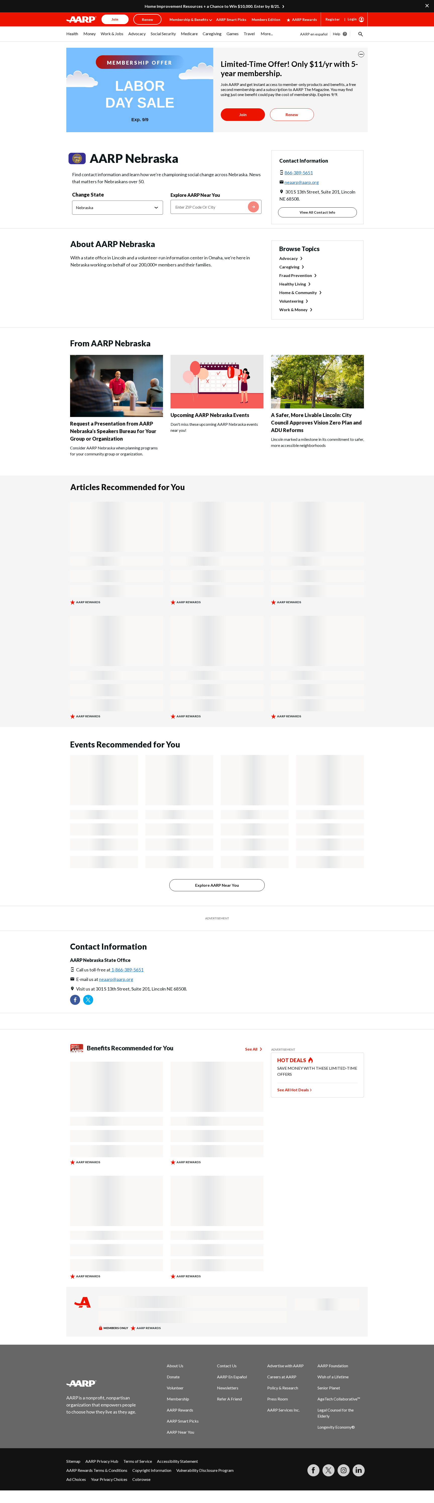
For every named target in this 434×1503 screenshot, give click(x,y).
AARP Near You (180, 1432)
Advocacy (288, 258)
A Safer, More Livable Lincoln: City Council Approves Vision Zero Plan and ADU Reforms (316, 422)
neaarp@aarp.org (302, 182)
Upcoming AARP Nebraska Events (210, 415)
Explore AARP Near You (195, 195)
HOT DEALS (291, 1060)
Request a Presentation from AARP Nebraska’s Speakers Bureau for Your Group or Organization (113, 431)
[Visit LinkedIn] (359, 1470)
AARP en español (314, 34)
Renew (292, 114)
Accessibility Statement (177, 1461)
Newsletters (227, 1387)
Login (352, 19)
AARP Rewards (304, 19)
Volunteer (175, 1387)
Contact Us (227, 1365)
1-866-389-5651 (127, 969)
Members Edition (266, 19)
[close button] (361, 54)
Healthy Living (292, 283)
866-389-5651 (299, 172)
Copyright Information (151, 1470)
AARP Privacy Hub (101, 1461)
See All (251, 1049)
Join (243, 114)
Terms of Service (137, 1461)
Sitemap (73, 1461)
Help (336, 34)
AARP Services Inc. (283, 1409)
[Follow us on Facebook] (75, 1000)
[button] (360, 33)
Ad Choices (76, 1479)
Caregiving (289, 266)
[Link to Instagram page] (344, 1470)
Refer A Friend (229, 1398)
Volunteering (291, 301)
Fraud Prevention (295, 275)
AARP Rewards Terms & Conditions (96, 1470)
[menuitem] (72, 36)
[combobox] (216, 207)
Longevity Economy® (336, 1427)
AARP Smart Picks (231, 19)
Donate (173, 1376)
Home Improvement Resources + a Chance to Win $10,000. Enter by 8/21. (212, 6)
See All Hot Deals (293, 1089)
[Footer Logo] (101, 1383)
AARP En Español (232, 1376)
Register (332, 19)
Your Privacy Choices (109, 1479)
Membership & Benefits (189, 19)
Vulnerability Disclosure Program (205, 1470)
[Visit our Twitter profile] (88, 1000)
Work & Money (293, 309)
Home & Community (298, 292)
